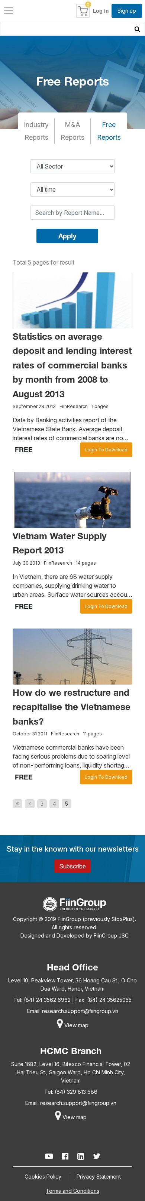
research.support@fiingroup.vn (80, 1011)
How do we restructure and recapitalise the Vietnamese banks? (71, 706)
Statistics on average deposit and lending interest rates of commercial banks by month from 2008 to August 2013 (72, 365)
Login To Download (106, 450)
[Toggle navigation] (8, 11)
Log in (101, 10)
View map (75, 1025)
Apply (67, 236)
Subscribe (72, 866)
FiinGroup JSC (111, 935)
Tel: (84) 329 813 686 (70, 1092)
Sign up (126, 10)
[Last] (17, 803)
